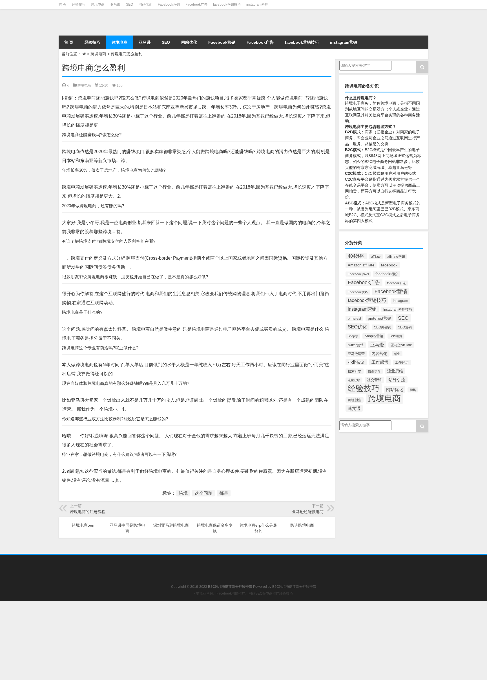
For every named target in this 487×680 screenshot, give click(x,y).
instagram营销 (257, 4)
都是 (223, 493)
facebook (389, 265)
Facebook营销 (169, 4)
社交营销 (374, 380)
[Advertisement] (169, 640)
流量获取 (354, 380)
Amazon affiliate (361, 265)
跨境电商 (98, 4)
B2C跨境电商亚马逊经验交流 (294, 587)
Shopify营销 (374, 336)
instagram (400, 301)
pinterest (354, 318)
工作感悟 (379, 362)
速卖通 (354, 408)
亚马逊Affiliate (401, 345)
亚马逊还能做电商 (308, 511)
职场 (413, 390)
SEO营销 (405, 327)
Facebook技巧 (358, 292)
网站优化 (145, 4)
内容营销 (379, 353)
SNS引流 (396, 336)
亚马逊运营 (356, 354)
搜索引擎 (354, 371)
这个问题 (203, 493)
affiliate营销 (396, 257)
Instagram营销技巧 (397, 309)
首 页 (62, 4)
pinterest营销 (379, 318)
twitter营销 (356, 345)
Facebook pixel (358, 274)
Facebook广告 (196, 4)
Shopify (353, 336)
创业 (397, 354)
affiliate (375, 256)
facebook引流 (396, 283)
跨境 (183, 493)
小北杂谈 (356, 362)
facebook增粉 (386, 274)
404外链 (356, 256)
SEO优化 (357, 327)
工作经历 (402, 363)
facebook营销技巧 (227, 4)
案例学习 (374, 371)
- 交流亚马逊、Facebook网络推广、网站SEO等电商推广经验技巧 (243, 593)
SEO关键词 (382, 327)
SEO (129, 4)
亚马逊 (115, 4)
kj (68, 85)
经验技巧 (78, 4)
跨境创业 (354, 400)
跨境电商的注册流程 (87, 511)
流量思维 (395, 371)
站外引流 (396, 379)
